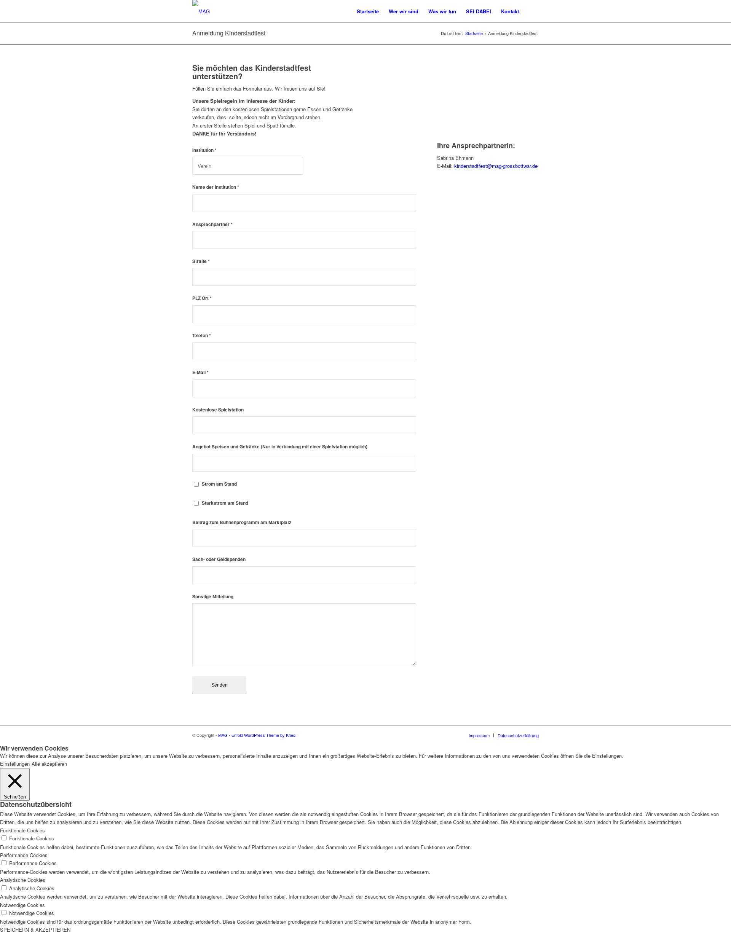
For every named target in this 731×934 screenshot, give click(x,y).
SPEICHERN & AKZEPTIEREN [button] (35, 929)
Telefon (201, 335)
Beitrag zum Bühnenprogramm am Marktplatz (241, 522)
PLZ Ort (202, 298)
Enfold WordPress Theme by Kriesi (263, 735)
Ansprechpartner (212, 224)
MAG (223, 735)
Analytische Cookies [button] (22, 879)
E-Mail (200, 372)
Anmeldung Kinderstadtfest (228, 33)
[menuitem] (368, 11)
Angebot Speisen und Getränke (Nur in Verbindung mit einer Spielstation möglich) (279, 446)
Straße (201, 261)
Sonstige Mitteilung (212, 596)
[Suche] (531, 11)
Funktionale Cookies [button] (22, 830)
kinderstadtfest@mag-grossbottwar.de (496, 165)
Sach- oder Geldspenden (219, 559)
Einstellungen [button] (15, 763)
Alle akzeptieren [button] (49, 763)
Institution (204, 150)
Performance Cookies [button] (24, 855)
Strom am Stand (219, 484)
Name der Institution (215, 187)
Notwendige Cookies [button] (22, 904)
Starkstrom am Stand (225, 503)
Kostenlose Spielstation (218, 409)
